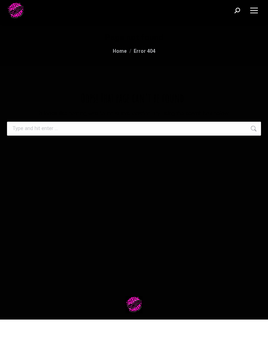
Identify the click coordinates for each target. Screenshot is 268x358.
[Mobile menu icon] (254, 10)
